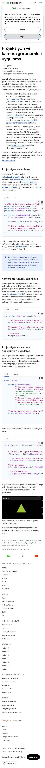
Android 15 (5, 655)
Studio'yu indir (7, 689)
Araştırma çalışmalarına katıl (12, 712)
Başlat (22, 37)
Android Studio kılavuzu (10, 678)
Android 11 (5, 669)
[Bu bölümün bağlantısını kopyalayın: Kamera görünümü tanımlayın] (41, 279)
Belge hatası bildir (8, 705)
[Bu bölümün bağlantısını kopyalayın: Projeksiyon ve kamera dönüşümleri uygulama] (32, 351)
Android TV (6, 639)
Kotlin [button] (6, 198)
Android (4, 568)
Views (6, 43)
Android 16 (5, 652)
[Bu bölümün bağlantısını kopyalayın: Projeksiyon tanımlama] (32, 169)
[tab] (7, 197)
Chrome (4, 730)
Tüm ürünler (6, 740)
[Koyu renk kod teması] (39, 201)
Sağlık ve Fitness (7, 605)
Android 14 (5, 659)
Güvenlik (5, 575)
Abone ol (33, 757)
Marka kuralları (20, 748)
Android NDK (6, 692)
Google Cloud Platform (10, 737)
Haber (4, 582)
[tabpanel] (22, 218)
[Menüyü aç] (3, 2)
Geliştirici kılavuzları (9, 682)
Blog (3, 585)
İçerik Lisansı (29, 541)
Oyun (4, 598)
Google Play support (9, 709)
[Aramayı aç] (31, 2)
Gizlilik (4, 612)
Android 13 (5, 662)
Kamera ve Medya (8, 608)
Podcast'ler (5, 589)
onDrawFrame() (22, 247)
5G (3, 615)
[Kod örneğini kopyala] (42, 201)
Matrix (38, 187)
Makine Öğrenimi (8, 601)
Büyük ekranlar (7, 625)
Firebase (5, 733)
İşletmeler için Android (9, 571)
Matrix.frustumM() (10, 187)
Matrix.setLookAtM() (16, 294)
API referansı (6, 685)
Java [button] (16, 198)
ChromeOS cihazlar (9, 632)
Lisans (10, 748)
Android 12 (5, 666)
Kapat (22, 30)
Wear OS (5, 628)
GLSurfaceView (13, 99)
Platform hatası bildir (9, 702)
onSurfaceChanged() (15, 115)
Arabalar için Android (9, 635)
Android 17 (5, 648)
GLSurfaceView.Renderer (20, 180)
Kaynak (4, 578)
